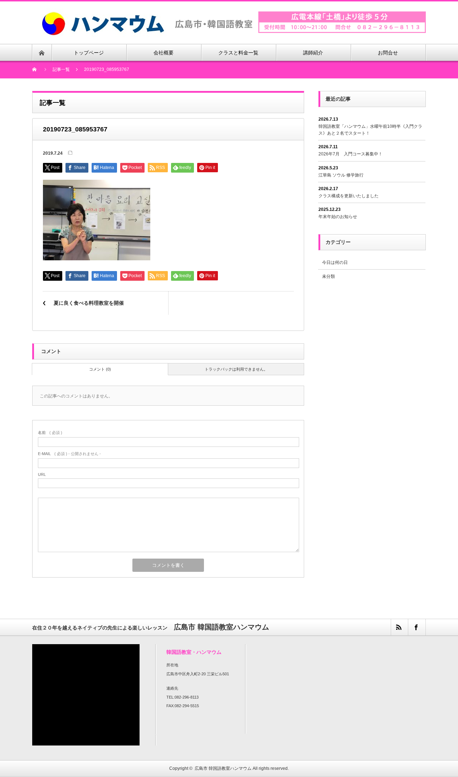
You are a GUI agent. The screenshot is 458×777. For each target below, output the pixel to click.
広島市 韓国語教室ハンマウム (223, 768)
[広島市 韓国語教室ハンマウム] (147, 12)
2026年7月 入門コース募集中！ (350, 153)
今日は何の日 (335, 262)
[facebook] (416, 627)
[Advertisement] (378, 345)
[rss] (399, 627)
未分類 (328, 276)
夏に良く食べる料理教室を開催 (89, 303)
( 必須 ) (50, 432)
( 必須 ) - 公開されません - (69, 454)
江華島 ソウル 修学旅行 (341, 175)
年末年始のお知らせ (337, 216)
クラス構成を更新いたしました (348, 195)
